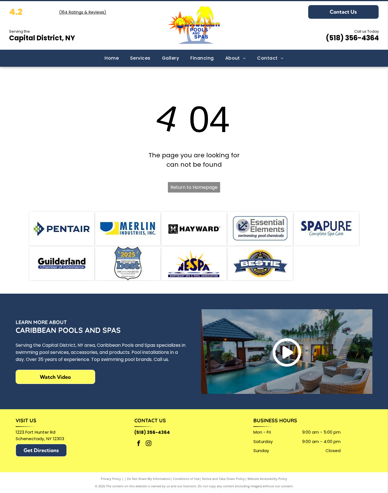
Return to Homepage (194, 187)
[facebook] (138, 444)
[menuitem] (111, 58)
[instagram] (148, 444)
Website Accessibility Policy (267, 479)
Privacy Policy (111, 479)
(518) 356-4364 (352, 38)
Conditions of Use (186, 479)
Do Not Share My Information (148, 479)
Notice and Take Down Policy (223, 479)
